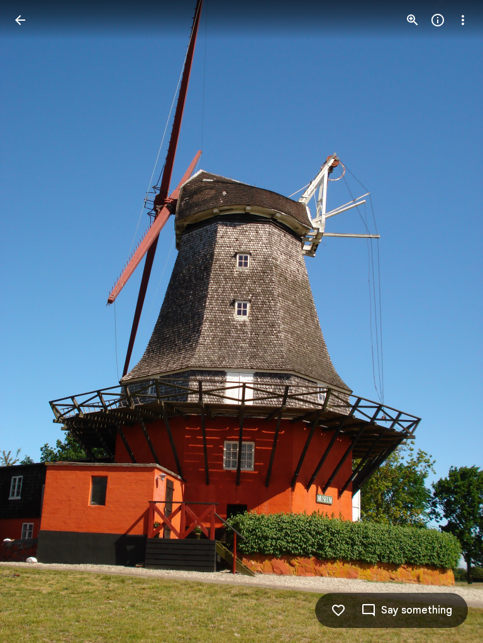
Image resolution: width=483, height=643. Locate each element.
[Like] (338, 610)
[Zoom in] (412, 20)
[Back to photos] (20, 20)
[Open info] (437, 20)
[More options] (462, 20)
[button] (447, 321)
